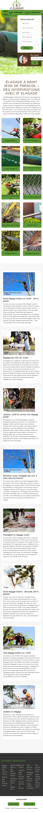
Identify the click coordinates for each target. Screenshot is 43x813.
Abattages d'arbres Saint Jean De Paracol (30, 777)
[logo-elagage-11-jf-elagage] (21, 5)
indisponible (18, 12)
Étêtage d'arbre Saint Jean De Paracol (4, 770)
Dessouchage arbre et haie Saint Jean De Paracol (13, 770)
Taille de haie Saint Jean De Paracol (4, 781)
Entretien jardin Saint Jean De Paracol (21, 774)
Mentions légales (32, 808)
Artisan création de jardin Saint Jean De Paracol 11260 (38, 781)
